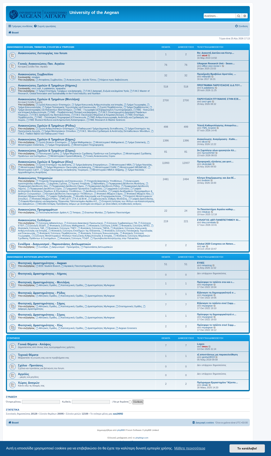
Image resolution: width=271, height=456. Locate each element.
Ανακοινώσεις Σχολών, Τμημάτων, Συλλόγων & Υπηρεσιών (40, 47)
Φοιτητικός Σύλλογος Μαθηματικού (67, 225)
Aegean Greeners (128, 328)
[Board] (38, 14)
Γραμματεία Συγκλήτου (117, 188)
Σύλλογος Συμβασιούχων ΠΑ (122, 223)
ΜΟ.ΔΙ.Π (66, 198)
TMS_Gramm (209, 128)
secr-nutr (36, 88)
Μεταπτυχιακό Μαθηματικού (110, 142)
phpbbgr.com (142, 438)
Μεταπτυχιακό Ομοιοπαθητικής (66, 156)
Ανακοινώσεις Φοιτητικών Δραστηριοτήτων (32, 257)
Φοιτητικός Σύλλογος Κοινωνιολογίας (100, 233)
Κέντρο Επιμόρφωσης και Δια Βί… (216, 178)
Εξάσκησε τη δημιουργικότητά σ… (216, 292)
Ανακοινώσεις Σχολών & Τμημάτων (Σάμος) (46, 139)
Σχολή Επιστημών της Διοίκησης (55, 164)
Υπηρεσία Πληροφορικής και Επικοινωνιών (61, 181)
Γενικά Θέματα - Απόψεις (34, 344)
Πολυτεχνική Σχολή (49, 153)
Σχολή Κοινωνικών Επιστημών (55, 104)
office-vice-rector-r (211, 66)
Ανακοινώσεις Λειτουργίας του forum (42, 53)
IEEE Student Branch (49, 266)
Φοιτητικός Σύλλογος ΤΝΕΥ (62, 228)
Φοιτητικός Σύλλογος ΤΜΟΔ (94, 228)
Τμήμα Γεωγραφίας (136, 104)
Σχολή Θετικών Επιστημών (53, 142)
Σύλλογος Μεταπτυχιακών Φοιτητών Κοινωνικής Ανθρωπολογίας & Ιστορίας (73, 235)
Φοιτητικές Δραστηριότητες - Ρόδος (41, 292)
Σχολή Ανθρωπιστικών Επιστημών (56, 128)
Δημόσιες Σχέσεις (58, 183)
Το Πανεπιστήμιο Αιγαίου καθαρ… (216, 209)
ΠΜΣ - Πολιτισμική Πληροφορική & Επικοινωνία (61, 117)
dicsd (204, 141)
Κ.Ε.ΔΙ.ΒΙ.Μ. (81, 198)
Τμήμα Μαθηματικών (81, 142)
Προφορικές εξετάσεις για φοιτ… (215, 161)
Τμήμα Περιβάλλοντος (137, 107)
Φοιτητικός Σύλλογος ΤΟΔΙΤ (74, 238)
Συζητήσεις (13, 338)
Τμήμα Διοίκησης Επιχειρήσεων (92, 164)
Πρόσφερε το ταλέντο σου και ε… (215, 282)
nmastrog (207, 265)
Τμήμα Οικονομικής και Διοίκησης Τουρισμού (65, 169)
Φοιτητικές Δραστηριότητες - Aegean (42, 263)
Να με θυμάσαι (121, 401)
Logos (200, 344)
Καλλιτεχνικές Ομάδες (72, 285)
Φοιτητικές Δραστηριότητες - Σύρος (41, 314)
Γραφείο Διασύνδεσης (142, 198)
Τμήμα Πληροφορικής (59, 145)
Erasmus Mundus (94, 212)
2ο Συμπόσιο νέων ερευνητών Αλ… (216, 150)
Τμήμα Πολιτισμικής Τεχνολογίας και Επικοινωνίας (70, 107)
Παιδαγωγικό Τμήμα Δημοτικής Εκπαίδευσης (100, 128)
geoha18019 (208, 357)
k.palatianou (48, 88)
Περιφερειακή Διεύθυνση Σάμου (68, 186)
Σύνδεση (11, 397)
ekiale (205, 385)
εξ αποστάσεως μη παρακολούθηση (217, 354)
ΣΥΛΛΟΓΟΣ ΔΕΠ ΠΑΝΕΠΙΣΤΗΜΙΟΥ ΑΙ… (219, 220)
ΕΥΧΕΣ (201, 263)
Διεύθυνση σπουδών (96, 191)
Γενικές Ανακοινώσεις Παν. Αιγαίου (41, 63)
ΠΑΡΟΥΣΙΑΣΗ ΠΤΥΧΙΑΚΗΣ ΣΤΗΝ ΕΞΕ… (219, 99)
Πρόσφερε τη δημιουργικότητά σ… (216, 314)
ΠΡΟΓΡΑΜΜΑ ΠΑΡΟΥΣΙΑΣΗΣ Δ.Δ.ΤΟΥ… (219, 85)
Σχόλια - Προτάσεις (30, 365)
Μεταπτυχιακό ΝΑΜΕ (31, 167)
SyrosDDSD (208, 153)
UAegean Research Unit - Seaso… (216, 63)
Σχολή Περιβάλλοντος (111, 107)
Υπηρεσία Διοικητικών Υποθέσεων (104, 181)
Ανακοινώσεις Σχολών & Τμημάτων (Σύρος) (46, 150)
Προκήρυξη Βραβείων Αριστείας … (216, 74)
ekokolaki (207, 164)
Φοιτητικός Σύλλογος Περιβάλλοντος (58, 233)
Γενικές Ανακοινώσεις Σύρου (100, 156)
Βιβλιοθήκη (99, 183)
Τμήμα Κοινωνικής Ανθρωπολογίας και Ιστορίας (99, 104)
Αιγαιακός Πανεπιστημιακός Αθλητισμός (84, 266)
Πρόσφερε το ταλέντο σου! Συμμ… (216, 325)
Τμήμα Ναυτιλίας (143, 164)
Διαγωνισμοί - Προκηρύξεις (65, 247)
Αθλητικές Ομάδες (48, 285)
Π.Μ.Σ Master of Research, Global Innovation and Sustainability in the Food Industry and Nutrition (83, 92)
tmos (205, 346)
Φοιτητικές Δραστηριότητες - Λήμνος (42, 273)
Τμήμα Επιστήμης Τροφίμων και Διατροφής (60, 91)
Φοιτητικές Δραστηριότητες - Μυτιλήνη (43, 282)
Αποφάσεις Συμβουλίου (50, 79)
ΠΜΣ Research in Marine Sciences (107, 120)
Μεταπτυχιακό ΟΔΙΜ (105, 167)
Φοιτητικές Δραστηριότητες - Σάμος (41, 303)
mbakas (206, 212)
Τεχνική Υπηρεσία (80, 183)
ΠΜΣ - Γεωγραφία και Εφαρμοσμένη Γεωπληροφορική (104, 109)
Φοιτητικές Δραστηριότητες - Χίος (40, 325)
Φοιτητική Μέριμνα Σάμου (110, 193)
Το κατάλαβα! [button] (247, 448)
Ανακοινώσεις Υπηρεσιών (35, 178)
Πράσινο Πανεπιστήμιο (118, 212)
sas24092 (118, 413)
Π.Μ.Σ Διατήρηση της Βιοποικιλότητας (51, 115)
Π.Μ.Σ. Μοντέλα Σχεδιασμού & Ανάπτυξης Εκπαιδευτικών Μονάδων (115, 131)
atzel (204, 55)
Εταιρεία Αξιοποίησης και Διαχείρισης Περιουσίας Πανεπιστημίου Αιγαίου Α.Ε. (59, 201)
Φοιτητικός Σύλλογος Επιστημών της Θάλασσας (75, 230)
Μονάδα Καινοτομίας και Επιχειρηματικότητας (98, 196)
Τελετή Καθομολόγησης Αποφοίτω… (217, 125)
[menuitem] (45, 26)
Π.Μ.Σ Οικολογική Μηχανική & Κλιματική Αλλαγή (99, 115)
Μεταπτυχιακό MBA (121, 164)
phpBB (120, 430)
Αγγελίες (23, 374)
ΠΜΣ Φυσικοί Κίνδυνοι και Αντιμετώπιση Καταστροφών (57, 120)
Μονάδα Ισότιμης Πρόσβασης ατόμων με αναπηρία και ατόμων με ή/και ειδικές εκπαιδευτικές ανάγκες (89, 204)
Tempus (76, 212)
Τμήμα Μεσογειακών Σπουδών (60, 131)
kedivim (206, 180)
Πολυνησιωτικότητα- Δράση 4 (53, 212)
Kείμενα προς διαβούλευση (114, 79)
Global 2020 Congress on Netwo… (216, 243)
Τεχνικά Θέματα (28, 354)
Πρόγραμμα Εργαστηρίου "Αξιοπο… (217, 382)
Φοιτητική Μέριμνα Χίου (138, 193)
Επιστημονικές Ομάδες (130, 306)
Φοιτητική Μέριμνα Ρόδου (45, 198)
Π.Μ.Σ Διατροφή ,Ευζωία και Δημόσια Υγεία (107, 91)
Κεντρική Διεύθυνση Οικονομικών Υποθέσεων (69, 193)
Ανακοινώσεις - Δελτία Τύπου (81, 79)
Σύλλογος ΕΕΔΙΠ (37, 225)
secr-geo (206, 101)
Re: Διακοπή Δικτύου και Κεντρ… (215, 53)
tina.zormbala (209, 222)
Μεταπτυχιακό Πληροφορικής (89, 145)
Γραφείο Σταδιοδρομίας (60, 196)
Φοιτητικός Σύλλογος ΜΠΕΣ (135, 225)
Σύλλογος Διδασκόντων (51, 223)
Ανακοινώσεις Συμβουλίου (35, 74)
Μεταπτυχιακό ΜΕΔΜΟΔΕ (133, 167)
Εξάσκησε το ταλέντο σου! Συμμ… (216, 303)
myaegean (207, 284)
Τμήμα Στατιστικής (137, 142)
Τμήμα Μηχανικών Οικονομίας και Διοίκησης (68, 167)
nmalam (36, 77)
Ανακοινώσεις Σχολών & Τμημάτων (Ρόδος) (46, 125)
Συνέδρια (43, 247)
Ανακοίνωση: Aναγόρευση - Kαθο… (217, 139)
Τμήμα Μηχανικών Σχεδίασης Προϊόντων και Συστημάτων (92, 153)
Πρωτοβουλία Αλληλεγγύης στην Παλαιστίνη (115, 238)
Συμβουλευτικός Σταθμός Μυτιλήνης (109, 198)
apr (203, 246)
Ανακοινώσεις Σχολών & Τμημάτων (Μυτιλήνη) (48, 99)
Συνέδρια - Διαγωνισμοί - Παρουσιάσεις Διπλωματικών (54, 244)
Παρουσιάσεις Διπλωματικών (98, 247)
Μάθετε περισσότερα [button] (189, 448)
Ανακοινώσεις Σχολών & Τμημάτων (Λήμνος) (47, 85)
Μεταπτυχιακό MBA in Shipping (108, 169)
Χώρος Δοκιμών (28, 382)
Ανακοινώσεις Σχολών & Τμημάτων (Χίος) (45, 161)
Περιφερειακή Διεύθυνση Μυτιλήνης (127, 183)
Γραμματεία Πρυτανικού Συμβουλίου (84, 188)
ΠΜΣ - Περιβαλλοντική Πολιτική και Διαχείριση (73, 112)
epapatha (60, 88)
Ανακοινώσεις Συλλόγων (34, 220)
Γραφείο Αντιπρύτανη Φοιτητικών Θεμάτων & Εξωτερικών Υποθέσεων (79, 189)
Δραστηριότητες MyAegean (101, 285)
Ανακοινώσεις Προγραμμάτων (38, 209)
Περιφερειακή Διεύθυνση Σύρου (46, 188)
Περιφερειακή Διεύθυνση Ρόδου (104, 186)
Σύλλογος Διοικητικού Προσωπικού (85, 223)
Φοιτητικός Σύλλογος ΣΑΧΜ (103, 225)
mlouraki (206, 76)
